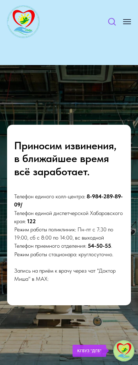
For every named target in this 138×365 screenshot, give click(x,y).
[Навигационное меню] (127, 21)
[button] (112, 21)
